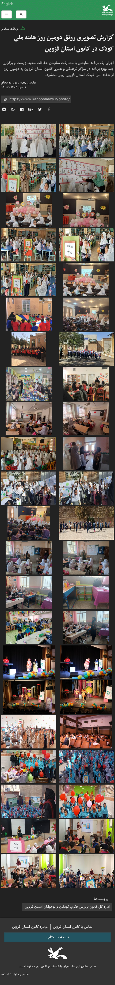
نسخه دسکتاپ (58, 937)
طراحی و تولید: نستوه (15, 974)
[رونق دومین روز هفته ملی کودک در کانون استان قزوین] (28, 731)
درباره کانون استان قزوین (30, 927)
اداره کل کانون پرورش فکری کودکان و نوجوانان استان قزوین (67, 907)
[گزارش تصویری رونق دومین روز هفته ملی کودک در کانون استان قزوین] (86, 139)
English (7, 4)
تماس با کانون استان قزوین (73, 927)
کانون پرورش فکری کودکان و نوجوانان (77, 10)
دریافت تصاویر (10, 28)
